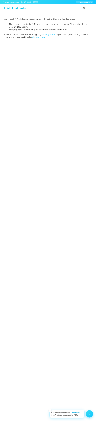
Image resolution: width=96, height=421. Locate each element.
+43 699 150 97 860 (30, 2)
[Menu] (90, 8)
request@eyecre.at (12, 2)
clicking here (48, 34)
